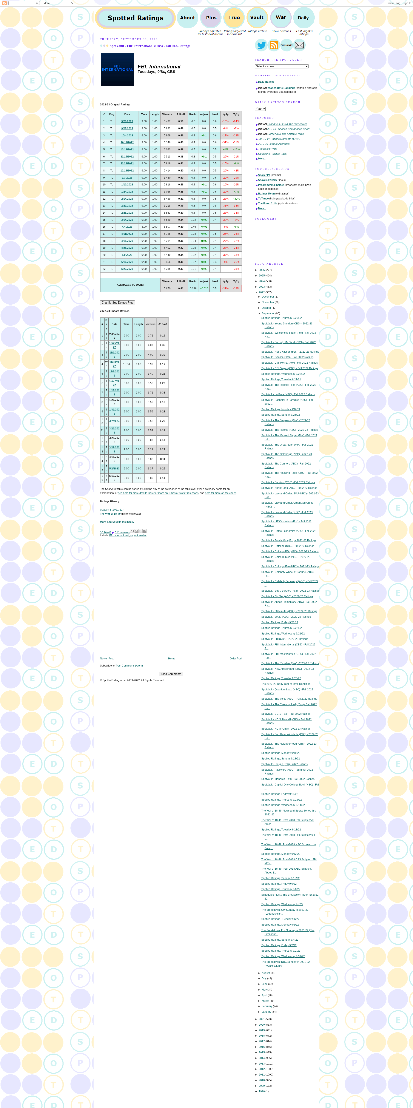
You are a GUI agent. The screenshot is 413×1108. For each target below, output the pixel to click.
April (265, 995)
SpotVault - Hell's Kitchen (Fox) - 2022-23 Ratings (290, 351)
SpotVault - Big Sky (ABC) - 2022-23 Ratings (287, 596)
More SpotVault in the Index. (117, 521)
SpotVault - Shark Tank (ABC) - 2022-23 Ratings (289, 487)
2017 (262, 1041)
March (266, 1000)
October (267, 307)
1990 (262, 1091)
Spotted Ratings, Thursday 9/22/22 (281, 628)
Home (171, 658)
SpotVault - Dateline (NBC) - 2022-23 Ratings (287, 546)
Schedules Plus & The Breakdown (287, 124)
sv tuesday (140, 535)
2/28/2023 (127, 212)
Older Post (236, 658)
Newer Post (107, 658)
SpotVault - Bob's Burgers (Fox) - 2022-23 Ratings (290, 590)
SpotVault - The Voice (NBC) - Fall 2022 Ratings (289, 698)
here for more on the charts (220, 493)
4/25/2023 (127, 247)
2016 (262, 1046)
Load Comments (171, 674)
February (267, 1006)
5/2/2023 (114, 468)
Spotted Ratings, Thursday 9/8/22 (280, 889)
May (264, 989)
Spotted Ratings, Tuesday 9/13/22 (281, 829)
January (267, 1011)
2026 (262, 270)
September (268, 313)
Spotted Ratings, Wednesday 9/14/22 (283, 805)
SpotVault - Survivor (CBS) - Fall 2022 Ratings (288, 482)
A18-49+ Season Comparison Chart (288, 129)
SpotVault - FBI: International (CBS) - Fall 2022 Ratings (150, 45)
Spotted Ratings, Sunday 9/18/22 (280, 758)
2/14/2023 (127, 198)
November (268, 302)
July (264, 978)
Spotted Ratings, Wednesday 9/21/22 (283, 633)
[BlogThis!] (136, 531)
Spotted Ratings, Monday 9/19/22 (280, 753)
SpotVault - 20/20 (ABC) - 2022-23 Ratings (286, 616)
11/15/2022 (127, 156)
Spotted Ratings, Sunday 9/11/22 (280, 878)
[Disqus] (171, 600)
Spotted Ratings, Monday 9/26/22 (280, 409)
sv (131, 535)
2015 (262, 1052)
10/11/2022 (127, 142)
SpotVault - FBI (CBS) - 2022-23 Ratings (284, 638)
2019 (262, 1030)
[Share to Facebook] (144, 531)
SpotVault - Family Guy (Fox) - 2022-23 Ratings (288, 540)
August (266, 973)
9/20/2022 (127, 121)
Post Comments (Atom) (129, 665)
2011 (262, 1074)
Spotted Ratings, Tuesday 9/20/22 (281, 678)
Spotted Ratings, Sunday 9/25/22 (280, 414)
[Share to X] (140, 531)
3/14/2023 (127, 219)
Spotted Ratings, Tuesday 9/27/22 (281, 379)
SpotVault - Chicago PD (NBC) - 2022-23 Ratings (290, 551)
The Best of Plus (267, 148)
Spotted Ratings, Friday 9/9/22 (279, 883)
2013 (262, 1063)
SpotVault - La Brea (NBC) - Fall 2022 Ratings (288, 394)
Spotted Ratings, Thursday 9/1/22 (280, 950)
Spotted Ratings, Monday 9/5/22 (280, 924)
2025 (262, 275)
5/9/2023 (127, 254)
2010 (262, 1080)
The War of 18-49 (110, 513)
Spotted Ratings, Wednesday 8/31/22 (283, 956)
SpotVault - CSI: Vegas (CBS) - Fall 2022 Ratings (289, 368)
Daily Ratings (266, 81)
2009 (262, 1085)
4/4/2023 (127, 226)
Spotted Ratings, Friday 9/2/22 (279, 945)
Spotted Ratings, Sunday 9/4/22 (279, 939)
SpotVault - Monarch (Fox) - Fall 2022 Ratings (287, 779)
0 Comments (122, 532)
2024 (262, 281)
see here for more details (132, 493)
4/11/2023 (127, 233)
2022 (262, 292)
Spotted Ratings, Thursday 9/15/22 (281, 799)
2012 (262, 1069)
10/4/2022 (127, 135)
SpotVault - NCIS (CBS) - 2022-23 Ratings (285, 728)
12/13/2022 (127, 170)
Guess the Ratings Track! (272, 153)
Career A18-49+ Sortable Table (285, 134)
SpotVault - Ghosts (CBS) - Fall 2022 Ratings (287, 357)
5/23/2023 (127, 268)
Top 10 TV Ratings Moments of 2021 (279, 138)
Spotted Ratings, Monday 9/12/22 (280, 853)
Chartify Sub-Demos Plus (117, 302)
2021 (262, 1019)
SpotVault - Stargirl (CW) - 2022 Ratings (284, 764)
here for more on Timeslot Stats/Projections (173, 493)
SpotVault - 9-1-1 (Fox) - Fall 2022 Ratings (285, 713)
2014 (262, 1058)
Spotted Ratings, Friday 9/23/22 (279, 622)
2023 (262, 286)
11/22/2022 (127, 163)
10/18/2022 (127, 149)
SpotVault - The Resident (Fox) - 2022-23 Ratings (290, 663)
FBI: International (119, 535)
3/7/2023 (114, 421)
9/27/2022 (127, 128)
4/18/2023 (127, 240)
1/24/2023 (127, 191)
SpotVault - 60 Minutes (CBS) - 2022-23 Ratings (289, 611)
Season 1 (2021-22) (111, 509)
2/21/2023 (127, 205)
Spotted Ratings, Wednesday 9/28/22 (283, 373)
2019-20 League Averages (274, 143)
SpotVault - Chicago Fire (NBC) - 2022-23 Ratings (290, 566)
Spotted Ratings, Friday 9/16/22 (279, 794)
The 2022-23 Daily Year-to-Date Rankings (285, 683)
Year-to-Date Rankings (281, 88)
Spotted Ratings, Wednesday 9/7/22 (282, 904)
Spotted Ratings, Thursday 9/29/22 (281, 317)
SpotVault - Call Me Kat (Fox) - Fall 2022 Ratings (289, 362)
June (265, 984)
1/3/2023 (127, 177)
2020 (262, 1024)
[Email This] (132, 531)
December (268, 296)
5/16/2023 (127, 262)
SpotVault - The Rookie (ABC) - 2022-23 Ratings (289, 429)
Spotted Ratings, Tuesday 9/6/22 (280, 919)
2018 (262, 1035)
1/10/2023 (127, 184)
